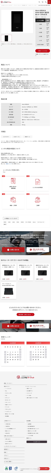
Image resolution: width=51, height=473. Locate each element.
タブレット (7, 397)
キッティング (29, 393)
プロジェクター (8, 409)
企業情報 (29, 424)
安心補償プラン (30, 390)
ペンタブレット (8, 411)
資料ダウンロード (8, 443)
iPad (6, 395)
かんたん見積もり (8, 441)
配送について (9, 163)
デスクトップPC (8, 393)
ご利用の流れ (7, 424)
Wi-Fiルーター (8, 400)
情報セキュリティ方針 (32, 431)
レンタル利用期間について (10, 428)
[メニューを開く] (49, 2)
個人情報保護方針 (31, 426)
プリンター (7, 407)
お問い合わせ (7, 439)
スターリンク (7, 402)
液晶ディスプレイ (8, 404)
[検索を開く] (39, 1)
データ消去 (29, 395)
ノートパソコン (8, 388)
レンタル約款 (30, 435)
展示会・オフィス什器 (9, 413)
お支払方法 (7, 433)
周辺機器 (7, 416)
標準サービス (29, 388)
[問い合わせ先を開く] (45, 1)
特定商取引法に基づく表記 (33, 433)
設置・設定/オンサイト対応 (32, 397)
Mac (6, 390)
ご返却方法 (7, 426)
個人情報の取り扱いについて (33, 428)
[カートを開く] (42, 1)
